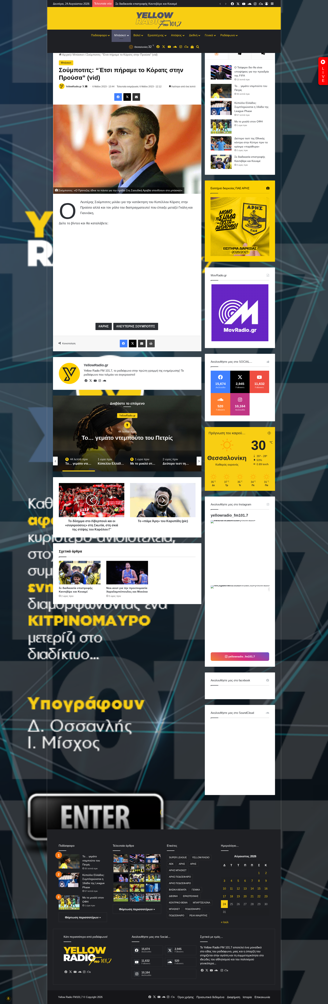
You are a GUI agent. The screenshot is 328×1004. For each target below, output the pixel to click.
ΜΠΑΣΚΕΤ (174, 909)
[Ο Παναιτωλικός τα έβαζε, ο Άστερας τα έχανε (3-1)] (121, 897)
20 (245, 896)
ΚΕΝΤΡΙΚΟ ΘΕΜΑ (178, 902)
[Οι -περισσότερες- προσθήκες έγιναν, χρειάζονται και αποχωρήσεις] (137, 887)
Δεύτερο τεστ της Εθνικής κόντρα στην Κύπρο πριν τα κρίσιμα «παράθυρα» (251, 142)
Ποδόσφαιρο (99, 35)
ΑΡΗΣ (104, 326)
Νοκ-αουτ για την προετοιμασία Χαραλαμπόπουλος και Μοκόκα (155, 3)
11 (231, 888)
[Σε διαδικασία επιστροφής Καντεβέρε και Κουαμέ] (80, 572)
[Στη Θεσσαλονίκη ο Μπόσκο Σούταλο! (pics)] (121, 868)
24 (224, 904)
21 (252, 896)
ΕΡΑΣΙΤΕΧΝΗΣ (190, 896)
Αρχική (66, 54)
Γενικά (209, 35)
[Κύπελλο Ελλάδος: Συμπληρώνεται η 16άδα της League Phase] (221, 108)
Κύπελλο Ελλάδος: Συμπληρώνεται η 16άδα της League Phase (251, 107)
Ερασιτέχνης (156, 35)
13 (245, 888)
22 (258, 896)
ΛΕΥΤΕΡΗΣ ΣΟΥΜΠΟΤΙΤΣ (136, 326)
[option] (127, 433)
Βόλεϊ (136, 35)
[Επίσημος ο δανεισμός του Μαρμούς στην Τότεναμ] (137, 897)
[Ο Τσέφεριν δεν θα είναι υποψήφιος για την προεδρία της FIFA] (221, 72)
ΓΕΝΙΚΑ (196, 889)
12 (238, 888)
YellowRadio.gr (74, 86)
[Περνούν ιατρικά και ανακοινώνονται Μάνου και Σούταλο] (137, 868)
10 (224, 888)
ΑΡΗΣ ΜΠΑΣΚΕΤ (177, 870)
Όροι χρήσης (186, 997)
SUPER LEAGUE (178, 857)
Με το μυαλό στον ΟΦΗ (248, 121)
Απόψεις (176, 35)
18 (231, 896)
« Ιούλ (225, 922)
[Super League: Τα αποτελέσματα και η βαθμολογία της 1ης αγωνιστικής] (153, 887)
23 (265, 896)
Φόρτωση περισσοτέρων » (83, 917)
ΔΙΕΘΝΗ (173, 896)
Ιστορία (247, 997)
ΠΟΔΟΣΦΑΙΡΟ (192, 909)
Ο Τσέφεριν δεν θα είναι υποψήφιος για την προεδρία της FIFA (251, 71)
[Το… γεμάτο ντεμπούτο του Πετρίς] (221, 91)
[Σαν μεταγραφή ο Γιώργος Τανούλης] (153, 868)
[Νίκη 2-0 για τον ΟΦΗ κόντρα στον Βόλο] (153, 897)
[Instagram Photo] (243, 552)
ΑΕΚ (171, 864)
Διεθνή (193, 35)
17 (224, 896)
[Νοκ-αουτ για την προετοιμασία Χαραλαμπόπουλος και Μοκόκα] (127, 572)
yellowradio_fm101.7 (229, 515)
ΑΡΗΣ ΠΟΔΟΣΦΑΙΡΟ (180, 877)
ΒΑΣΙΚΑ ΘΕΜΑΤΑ (177, 889)
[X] (90, 380)
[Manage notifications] (8, 998)
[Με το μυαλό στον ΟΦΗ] (221, 126)
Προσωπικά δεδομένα (210, 997)
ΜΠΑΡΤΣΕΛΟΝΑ (201, 902)
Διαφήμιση (233, 997)
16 (265, 888)
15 (258, 888)
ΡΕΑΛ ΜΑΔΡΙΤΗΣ (198, 915)
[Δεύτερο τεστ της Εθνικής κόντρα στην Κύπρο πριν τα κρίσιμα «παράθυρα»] (221, 143)
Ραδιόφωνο (227, 35)
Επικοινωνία (262, 997)
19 (238, 896)
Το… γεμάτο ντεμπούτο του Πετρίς (91, 860)
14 (252, 888)
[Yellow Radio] (164, 19)
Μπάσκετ (120, 35)
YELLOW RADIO (200, 857)
